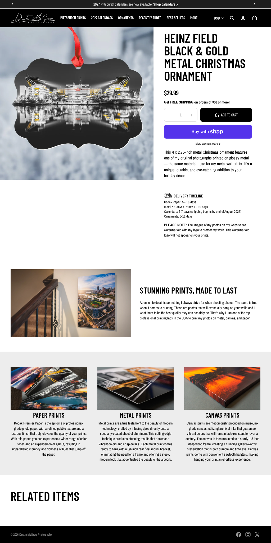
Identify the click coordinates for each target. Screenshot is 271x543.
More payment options (208, 143)
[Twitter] (257, 534)
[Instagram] (248, 534)
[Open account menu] (243, 18)
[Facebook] (239, 534)
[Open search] (232, 18)
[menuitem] (194, 18)
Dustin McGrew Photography (35, 534)
